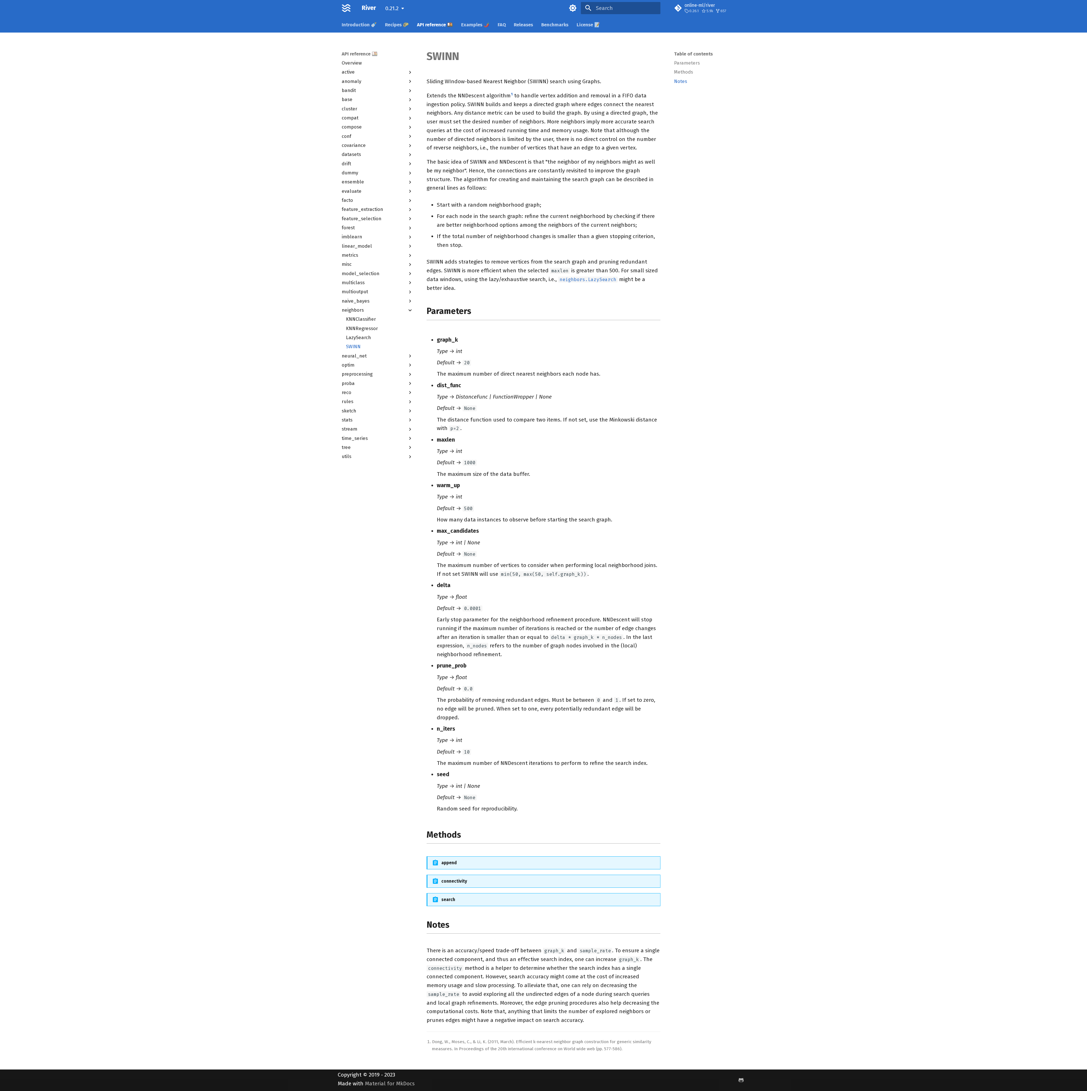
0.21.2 (392, 8)
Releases (523, 24)
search (448, 899)
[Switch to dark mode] (572, 8)
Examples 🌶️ (475, 24)
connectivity (454, 881)
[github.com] (741, 1080)
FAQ (501, 24)
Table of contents (693, 54)
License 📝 (588, 24)
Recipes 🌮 (397, 24)
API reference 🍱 (435, 24)
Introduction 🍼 (359, 24)
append (449, 862)
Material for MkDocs (390, 1083)
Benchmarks (554, 24)
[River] (346, 8)
